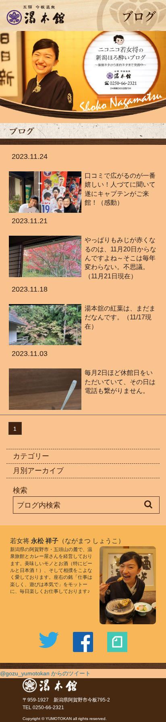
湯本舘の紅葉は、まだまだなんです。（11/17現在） (120, 317)
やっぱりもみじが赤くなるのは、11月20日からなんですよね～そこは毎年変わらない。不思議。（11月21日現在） (120, 258)
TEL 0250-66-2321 (43, 707)
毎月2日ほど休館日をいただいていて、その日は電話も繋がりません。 (120, 381)
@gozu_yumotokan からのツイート (45, 673)
